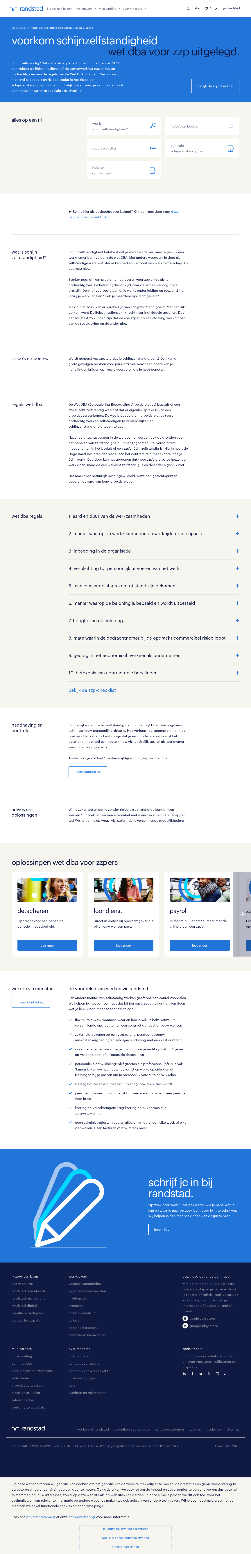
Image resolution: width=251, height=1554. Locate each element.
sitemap (233, 1429)
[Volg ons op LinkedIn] (185, 1373)
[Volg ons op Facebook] (193, 1373)
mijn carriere (22, 1349)
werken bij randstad (93, 1429)
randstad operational (28, 1291)
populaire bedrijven (27, 1313)
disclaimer (213, 1429)
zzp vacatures (19, 27)
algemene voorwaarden (87, 1291)
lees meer (47, 945)
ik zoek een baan (58, 8)
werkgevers (84, 8)
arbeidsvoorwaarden (28, 1385)
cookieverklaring (82, 1517)
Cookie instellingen (125, 1546)
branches (76, 1306)
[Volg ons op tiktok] (226, 1373)
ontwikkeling (22, 1356)
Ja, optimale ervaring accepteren (125, 1528)
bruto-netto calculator (29, 1407)
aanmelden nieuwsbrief (87, 1335)
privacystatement (170, 1429)
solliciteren (20, 1378)
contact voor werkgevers (88, 1371)
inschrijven (162, 1229)
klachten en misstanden (87, 1393)
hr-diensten (78, 1298)
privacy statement (40, 1517)
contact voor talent (84, 1363)
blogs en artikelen (26, 1393)
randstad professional (29, 1298)
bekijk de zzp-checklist (215, 86)
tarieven (75, 1320)
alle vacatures (22, 1284)
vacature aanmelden (85, 1284)
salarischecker (23, 1400)
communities (22, 1363)
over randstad (132, 8)
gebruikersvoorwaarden (133, 1429)
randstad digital (24, 1306)
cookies (195, 1429)
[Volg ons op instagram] (218, 1373)
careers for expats (26, 1320)
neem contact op (87, 771)
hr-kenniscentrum (83, 1313)
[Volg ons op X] (210, 1373)
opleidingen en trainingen (32, 1371)
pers (72, 1385)
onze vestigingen (82, 1378)
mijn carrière (107, 8)
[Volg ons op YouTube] (202, 1373)
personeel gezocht (83, 1328)
